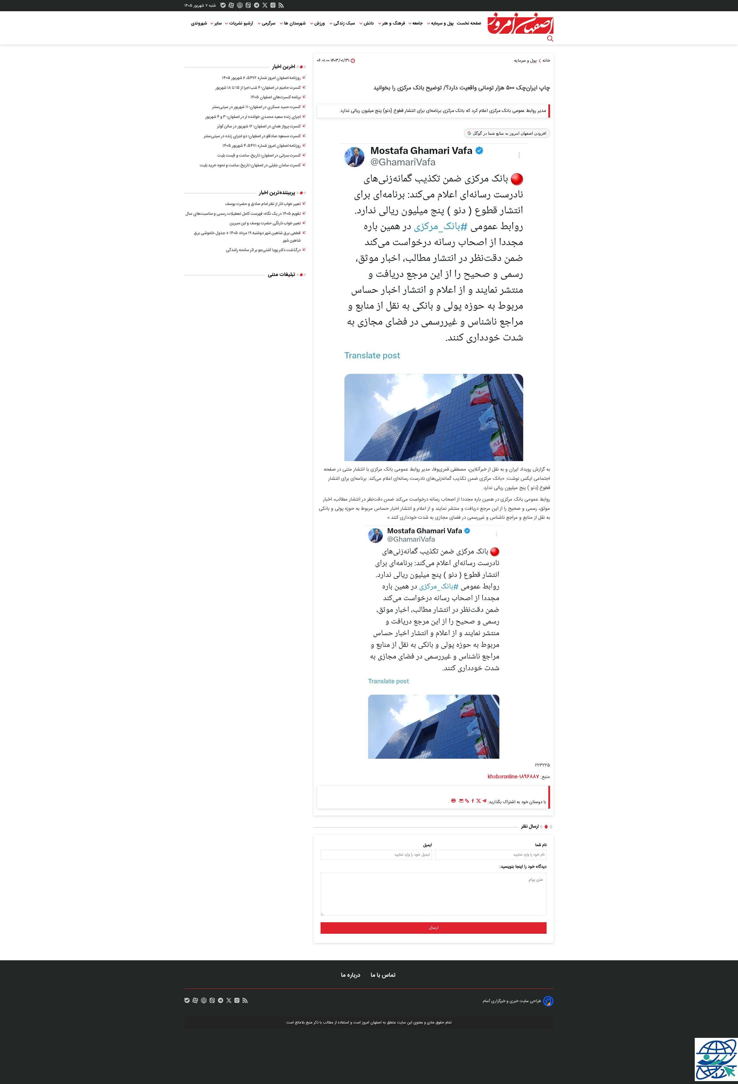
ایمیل (427, 845)
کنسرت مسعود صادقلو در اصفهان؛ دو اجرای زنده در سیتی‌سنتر (252, 136)
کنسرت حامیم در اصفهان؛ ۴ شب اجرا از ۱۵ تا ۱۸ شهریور (258, 87)
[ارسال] (461, 802)
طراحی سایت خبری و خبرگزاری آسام (512, 1001)
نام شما (541, 845)
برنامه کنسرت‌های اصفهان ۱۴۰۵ (276, 97)
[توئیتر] (265, 7)
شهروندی (199, 23)
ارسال (433, 928)
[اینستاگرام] (273, 6)
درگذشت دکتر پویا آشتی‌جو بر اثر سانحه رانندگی (263, 250)
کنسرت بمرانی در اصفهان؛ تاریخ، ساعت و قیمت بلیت (259, 155)
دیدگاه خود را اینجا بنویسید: (523, 866)
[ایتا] (248, 7)
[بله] (223, 7)
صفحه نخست (469, 23)
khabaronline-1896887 (513, 777)
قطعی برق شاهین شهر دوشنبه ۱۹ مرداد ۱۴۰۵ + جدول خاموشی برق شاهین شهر (247, 237)
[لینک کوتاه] (467, 802)
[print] (453, 801)
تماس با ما (384, 975)
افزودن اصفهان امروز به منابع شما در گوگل (509, 133)
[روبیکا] (240, 6)
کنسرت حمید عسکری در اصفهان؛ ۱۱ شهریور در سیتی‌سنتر (256, 107)
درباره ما (351, 975)
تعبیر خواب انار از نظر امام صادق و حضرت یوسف (263, 204)
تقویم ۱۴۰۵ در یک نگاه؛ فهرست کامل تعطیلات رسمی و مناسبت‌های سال (243, 214)
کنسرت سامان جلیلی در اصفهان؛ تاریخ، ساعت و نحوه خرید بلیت (250, 165)
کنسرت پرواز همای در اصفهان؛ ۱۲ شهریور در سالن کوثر (259, 126)
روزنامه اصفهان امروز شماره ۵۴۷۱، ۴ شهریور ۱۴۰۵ (262, 145)
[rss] (281, 6)
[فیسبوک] (472, 802)
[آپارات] (231, 6)
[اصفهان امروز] (520, 23)
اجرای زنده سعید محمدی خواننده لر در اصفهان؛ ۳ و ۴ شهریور (253, 117)
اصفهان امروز (372, 1022)
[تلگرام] (256, 6)
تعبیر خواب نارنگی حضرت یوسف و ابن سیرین (265, 223)
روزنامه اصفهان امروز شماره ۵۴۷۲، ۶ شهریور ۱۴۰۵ (261, 78)
